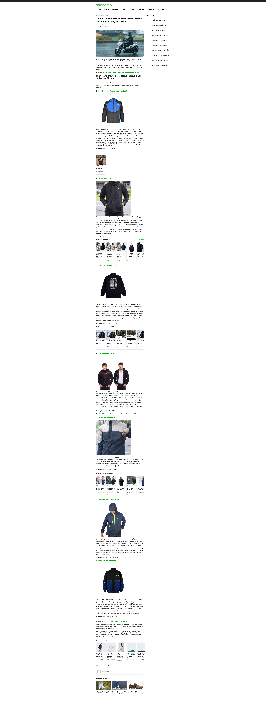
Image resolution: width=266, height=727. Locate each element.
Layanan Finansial (71, 0)
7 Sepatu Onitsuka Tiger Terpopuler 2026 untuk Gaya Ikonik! (135, 692)
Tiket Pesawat (60, 0)
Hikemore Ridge (104, 178)
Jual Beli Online (36, 0)
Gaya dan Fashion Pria (100, 15)
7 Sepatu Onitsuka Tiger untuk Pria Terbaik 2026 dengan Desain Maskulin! (102, 692)
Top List (141, 9)
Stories (125, 9)
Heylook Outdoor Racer (108, 353)
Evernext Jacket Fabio (107, 561)
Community (115, 9)
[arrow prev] (97, 164)
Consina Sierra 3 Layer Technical (111, 499)
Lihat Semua (141, 152)
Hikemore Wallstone (106, 417)
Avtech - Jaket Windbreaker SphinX (112, 91)
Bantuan (76, 0)
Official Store (42, 0)
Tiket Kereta (54, 0)
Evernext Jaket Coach (107, 266)
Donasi (65, 0)
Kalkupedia (161, 9)
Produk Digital (48, 0)
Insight (133, 9)
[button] (100, 27)
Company (106, 9)
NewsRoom (150, 9)
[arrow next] (142, 164)
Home (99, 9)
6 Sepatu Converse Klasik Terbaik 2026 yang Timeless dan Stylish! (119, 692)
